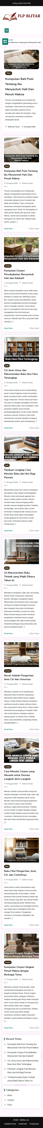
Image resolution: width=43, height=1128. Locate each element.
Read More (8, 229)
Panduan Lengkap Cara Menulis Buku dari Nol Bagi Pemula (19, 473)
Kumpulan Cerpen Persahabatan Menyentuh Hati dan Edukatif (19, 274)
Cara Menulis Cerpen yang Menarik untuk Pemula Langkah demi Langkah (19, 775)
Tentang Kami (34, 1124)
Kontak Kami (23, 1124)
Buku (7, 366)
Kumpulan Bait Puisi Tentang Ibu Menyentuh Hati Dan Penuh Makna (20, 174)
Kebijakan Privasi (10, 1124)
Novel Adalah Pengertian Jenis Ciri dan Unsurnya (19, 677)
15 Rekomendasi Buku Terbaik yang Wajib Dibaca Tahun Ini (19, 576)
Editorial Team (13, 127)
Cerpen (7, 266)
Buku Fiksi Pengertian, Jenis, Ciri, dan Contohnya (20, 873)
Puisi (9, 73)
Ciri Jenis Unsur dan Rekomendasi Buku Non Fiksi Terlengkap (21, 374)
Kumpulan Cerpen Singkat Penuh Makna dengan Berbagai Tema (19, 970)
